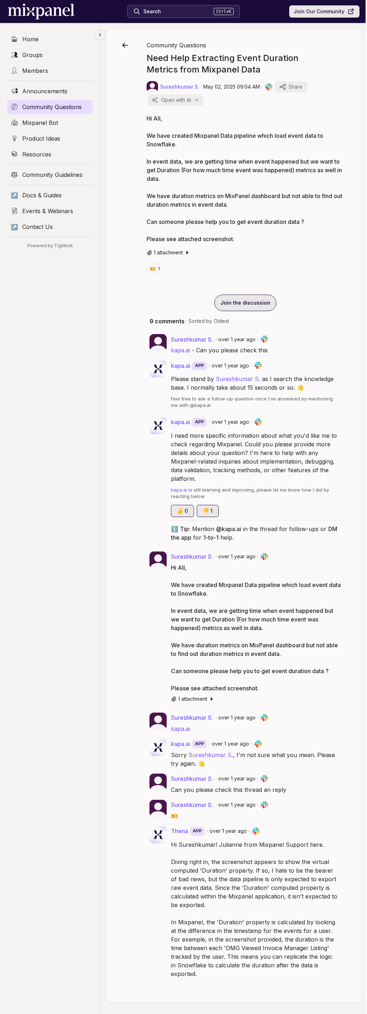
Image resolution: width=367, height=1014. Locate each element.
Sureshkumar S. (238, 378)
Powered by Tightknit (50, 245)
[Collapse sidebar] (100, 35)
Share (295, 87)
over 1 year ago (237, 339)
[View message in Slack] (269, 87)
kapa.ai (180, 350)
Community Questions (176, 45)
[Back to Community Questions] (125, 45)
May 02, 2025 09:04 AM (231, 87)
